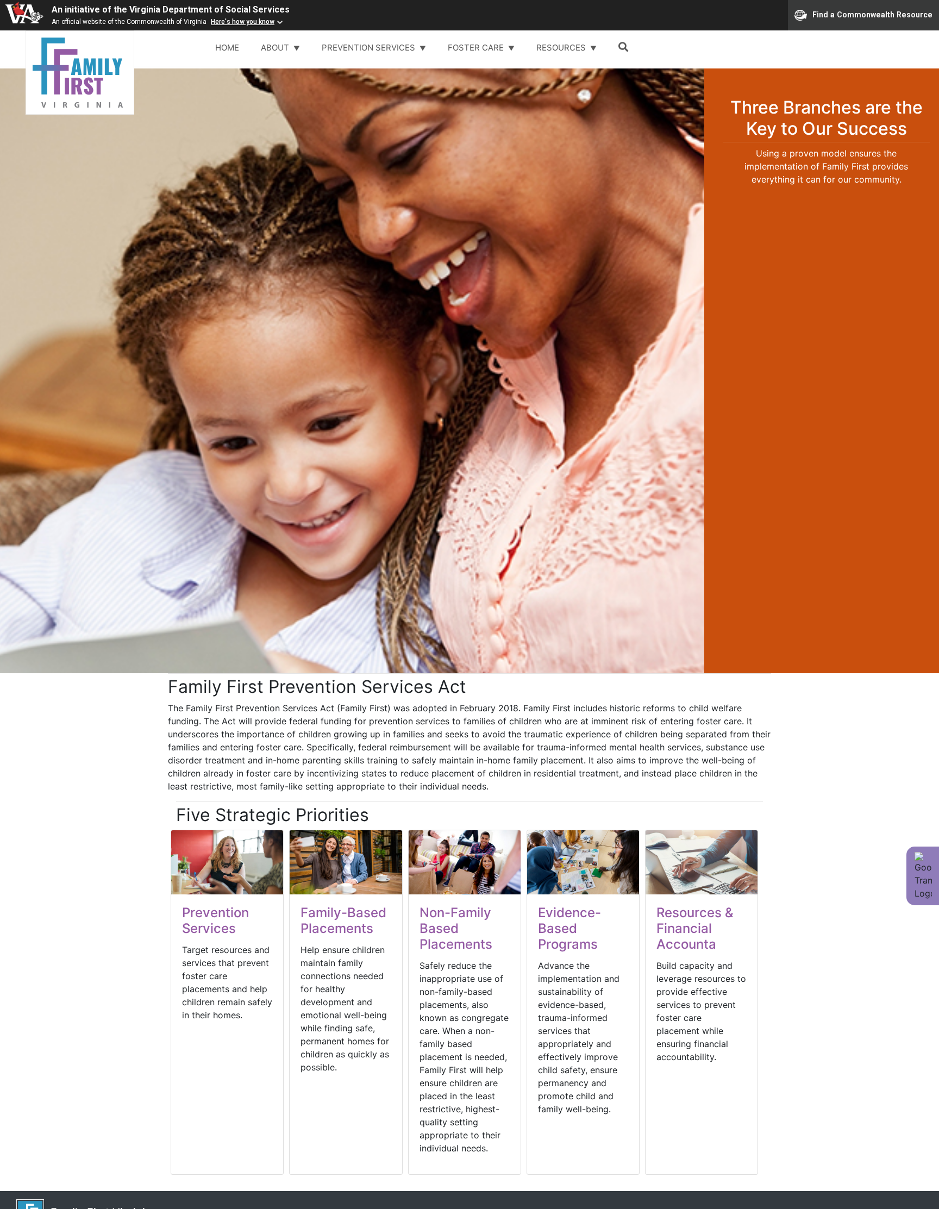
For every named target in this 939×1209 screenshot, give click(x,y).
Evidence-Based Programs (569, 928)
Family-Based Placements (343, 920)
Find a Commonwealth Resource (872, 14)
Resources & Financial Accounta (695, 928)
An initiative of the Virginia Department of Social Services (171, 9)
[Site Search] (625, 48)
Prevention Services (369, 47)
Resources (562, 47)
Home (227, 47)
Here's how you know (242, 22)
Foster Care (477, 47)
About (276, 47)
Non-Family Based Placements (456, 928)
